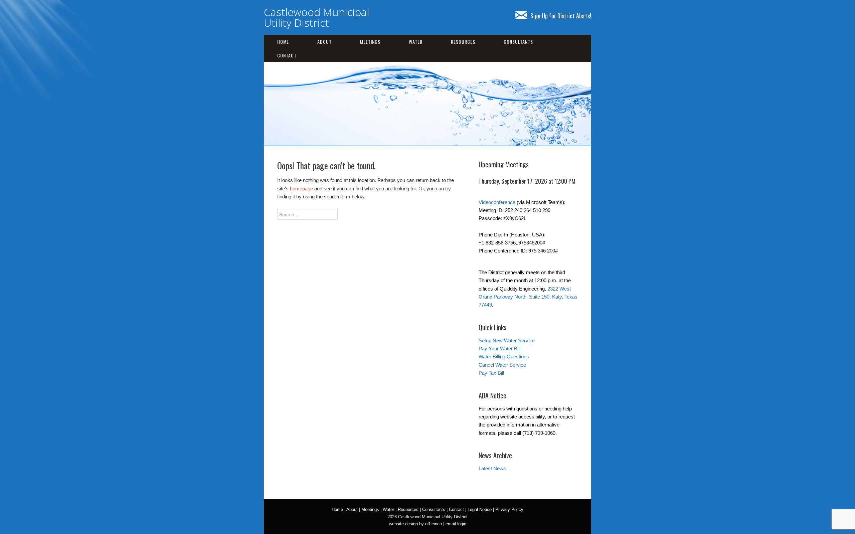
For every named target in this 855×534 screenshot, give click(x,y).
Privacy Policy (509, 509)
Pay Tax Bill (491, 373)
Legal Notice (480, 509)
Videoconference (497, 202)
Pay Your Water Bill (499, 348)
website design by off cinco (415, 523)
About (324, 41)
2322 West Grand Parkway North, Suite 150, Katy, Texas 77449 (528, 297)
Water (415, 41)
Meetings (370, 41)
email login (456, 523)
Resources (463, 41)
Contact (287, 55)
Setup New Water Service (507, 340)
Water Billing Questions (504, 356)
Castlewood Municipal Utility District (316, 17)
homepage (301, 188)
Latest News (492, 468)
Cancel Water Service (502, 365)
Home (283, 41)
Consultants (518, 41)
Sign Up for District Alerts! (560, 15)
